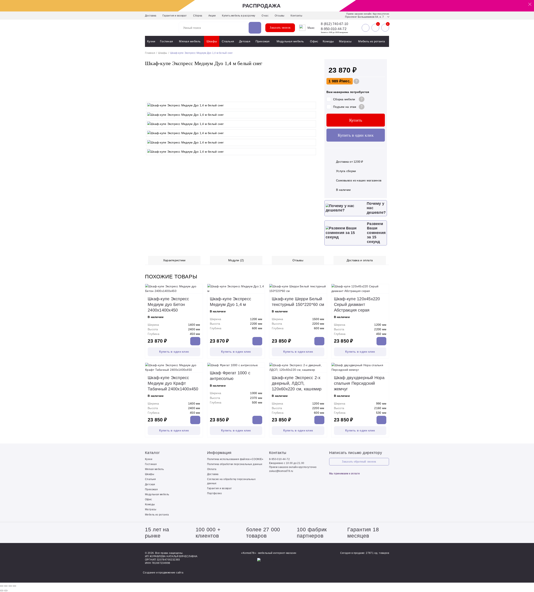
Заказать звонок (280, 27)
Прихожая (263, 41)
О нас (265, 15)
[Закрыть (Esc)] (1, 586)
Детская (244, 41)
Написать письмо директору (355, 453)
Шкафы (212, 41)
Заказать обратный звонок (359, 461)
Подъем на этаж (344, 106)
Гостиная (166, 41)
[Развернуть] (10, 586)
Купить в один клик (356, 135)
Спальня (228, 41)
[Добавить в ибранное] (313, 95)
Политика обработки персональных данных (234, 464)
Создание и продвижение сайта (163, 572)
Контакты (296, 15)
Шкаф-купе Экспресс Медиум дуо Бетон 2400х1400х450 (168, 304)
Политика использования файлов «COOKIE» (235, 459)
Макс (311, 27)
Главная (150, 53)
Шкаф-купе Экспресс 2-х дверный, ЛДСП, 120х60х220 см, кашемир (297, 383)
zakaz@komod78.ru (281, 471)
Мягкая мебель (189, 41)
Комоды (328, 41)
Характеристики (174, 260)
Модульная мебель (290, 41)
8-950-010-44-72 (333, 29)
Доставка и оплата (360, 260)
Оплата (212, 469)
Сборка (197, 15)
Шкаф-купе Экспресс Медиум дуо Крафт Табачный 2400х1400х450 (173, 383)
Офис (314, 41)
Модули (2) (236, 260)
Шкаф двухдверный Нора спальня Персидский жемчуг (359, 383)
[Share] (6, 586)
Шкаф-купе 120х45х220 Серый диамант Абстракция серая (357, 304)
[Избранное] (375, 27)
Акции (212, 15)
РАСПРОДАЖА (261, 6)
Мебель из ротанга (371, 41)
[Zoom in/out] (14, 586)
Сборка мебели (344, 99)
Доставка (150, 15)
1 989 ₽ (335, 81)
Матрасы (345, 41)
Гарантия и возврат (174, 15)
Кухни (151, 41)
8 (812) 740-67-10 (334, 24)
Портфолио (214, 493)
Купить (355, 120)
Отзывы (280, 15)
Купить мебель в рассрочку (238, 15)
